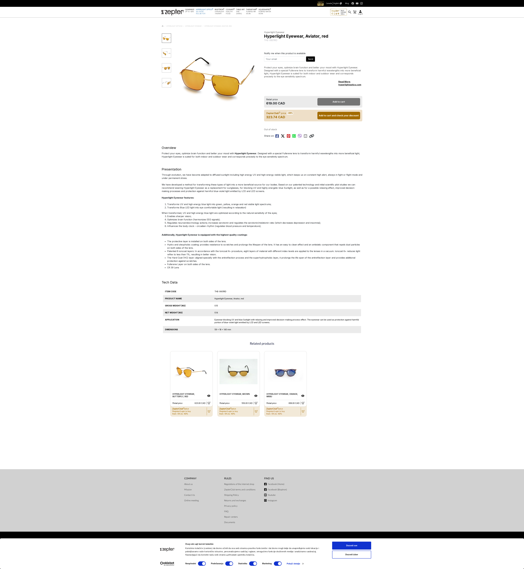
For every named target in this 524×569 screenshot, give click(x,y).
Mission (188, 490)
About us (188, 484)
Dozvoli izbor (351, 554)
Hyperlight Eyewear (193, 26)
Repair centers (231, 517)
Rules (227, 478)
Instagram (272, 500)
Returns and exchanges (235, 500)
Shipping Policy (231, 495)
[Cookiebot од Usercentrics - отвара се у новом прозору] (167, 564)
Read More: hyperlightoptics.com (349, 83)
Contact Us (189, 495)
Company (190, 478)
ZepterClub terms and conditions (239, 490)
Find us (269, 478)
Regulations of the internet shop (239, 484)
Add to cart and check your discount (339, 115)
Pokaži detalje (293, 563)
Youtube (272, 495)
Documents (229, 522)
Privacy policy (230, 506)
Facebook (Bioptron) (277, 490)
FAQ (226, 511)
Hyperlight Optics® (174, 26)
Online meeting (191, 500)
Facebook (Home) (276, 484)
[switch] (229, 563)
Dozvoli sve (351, 545)
